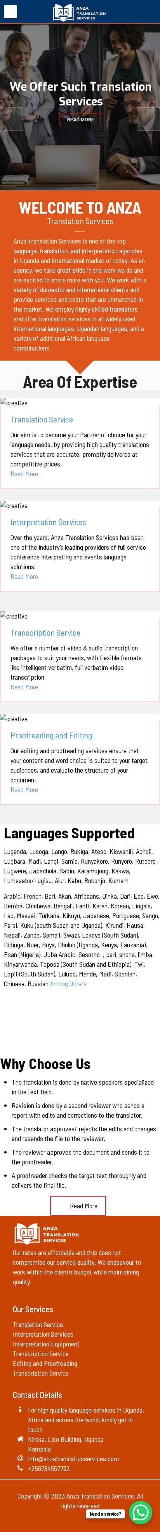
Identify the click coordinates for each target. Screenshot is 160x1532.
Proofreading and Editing (51, 735)
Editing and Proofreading (46, 1363)
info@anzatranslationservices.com (73, 1458)
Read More (24, 473)
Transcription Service (45, 632)
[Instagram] (91, 1519)
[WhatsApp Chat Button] (140, 1512)
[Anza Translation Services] (80, 11)
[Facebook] (70, 1519)
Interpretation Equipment (46, 1343)
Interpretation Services (48, 522)
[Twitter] (80, 1519)
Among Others (68, 983)
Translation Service (41, 419)
